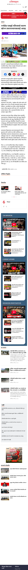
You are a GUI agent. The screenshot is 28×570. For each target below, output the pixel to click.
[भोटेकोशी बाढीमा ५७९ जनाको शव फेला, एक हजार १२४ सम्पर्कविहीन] (5, 388)
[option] (14, 15)
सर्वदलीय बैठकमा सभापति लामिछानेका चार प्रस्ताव (18, 496)
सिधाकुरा (6, 36)
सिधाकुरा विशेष (17, 567)
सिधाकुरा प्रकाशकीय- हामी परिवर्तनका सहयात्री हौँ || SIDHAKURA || (16, 293)
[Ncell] (14, 87)
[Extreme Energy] (14, 90)
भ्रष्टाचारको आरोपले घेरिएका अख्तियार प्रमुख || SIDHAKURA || (17, 337)
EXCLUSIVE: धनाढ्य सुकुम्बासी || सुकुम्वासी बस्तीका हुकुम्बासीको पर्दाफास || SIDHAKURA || (18, 320)
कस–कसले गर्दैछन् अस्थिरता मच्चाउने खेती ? (5, 191)
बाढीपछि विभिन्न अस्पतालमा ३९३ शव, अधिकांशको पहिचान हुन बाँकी (18, 350)
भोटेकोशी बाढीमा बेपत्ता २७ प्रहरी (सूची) (17, 378)
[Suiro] (14, 60)
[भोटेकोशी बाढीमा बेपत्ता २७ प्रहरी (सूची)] (5, 379)
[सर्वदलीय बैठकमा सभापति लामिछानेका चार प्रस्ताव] (5, 496)
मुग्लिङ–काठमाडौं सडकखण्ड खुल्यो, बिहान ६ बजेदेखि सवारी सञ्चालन (18, 368)
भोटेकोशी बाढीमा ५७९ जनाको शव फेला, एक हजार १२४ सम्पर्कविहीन (18, 387)
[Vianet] (14, 453)
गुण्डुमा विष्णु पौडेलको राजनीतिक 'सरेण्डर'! (18, 481)
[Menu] (26, 7)
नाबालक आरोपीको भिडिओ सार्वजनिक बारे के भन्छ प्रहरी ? (18, 489)
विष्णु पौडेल (8, 10)
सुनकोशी (22, 10)
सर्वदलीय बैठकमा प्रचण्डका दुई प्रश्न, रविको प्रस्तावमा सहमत (18, 475)
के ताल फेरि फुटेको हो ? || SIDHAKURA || (16, 240)
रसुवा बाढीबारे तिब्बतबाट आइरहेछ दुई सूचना (18, 467)
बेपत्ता (17, 10)
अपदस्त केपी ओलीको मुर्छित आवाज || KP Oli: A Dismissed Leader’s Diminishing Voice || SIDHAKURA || (18, 329)
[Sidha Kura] (14, 2)
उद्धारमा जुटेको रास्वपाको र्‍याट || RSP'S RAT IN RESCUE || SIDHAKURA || (17, 276)
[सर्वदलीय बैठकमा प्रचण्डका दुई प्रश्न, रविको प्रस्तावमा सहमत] (5, 476)
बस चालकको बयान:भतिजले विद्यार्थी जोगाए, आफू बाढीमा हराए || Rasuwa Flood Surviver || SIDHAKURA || (18, 249)
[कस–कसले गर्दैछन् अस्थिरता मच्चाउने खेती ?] (7, 187)
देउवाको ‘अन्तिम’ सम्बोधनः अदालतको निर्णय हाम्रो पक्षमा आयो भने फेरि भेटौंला (20, 191)
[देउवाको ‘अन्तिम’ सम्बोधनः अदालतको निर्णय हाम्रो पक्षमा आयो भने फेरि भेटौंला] (21, 187)
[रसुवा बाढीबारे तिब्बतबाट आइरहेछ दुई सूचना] (5, 469)
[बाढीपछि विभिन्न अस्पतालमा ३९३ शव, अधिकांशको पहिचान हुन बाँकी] (5, 351)
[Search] (23, 7)
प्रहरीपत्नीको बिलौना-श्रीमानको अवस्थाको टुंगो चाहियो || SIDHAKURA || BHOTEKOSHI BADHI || (18, 233)
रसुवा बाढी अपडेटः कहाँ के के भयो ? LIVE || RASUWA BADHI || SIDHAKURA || (18, 284)
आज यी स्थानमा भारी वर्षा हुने (14, 15)
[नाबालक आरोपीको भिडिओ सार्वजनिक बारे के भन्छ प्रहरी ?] (5, 489)
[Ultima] (14, 32)
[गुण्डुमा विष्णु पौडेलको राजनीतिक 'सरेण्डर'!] (5, 483)
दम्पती (13, 10)
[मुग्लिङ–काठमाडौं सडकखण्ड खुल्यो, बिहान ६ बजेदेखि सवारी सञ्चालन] (5, 369)
